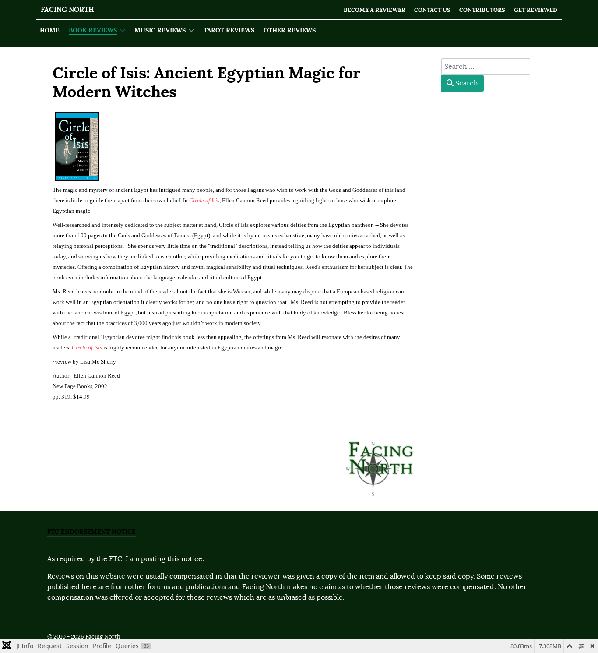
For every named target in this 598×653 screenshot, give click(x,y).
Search (466, 83)
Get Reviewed (535, 10)
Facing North (67, 9)
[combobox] (485, 66)
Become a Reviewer (374, 10)
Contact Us (432, 10)
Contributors (482, 10)
